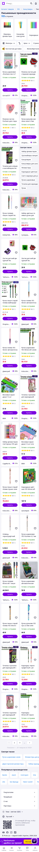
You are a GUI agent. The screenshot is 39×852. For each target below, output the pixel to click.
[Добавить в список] (16, 66)
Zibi (3, 782)
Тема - (11, 812)
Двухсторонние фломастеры (13, 764)
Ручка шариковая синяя (11, 757)
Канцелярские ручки (20, 35)
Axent (14, 775)
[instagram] (11, 832)
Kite (34, 775)
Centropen (24, 775)
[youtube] (3, 832)
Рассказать (29, 842)
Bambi (4, 775)
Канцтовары (27, 9)
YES (18, 9)
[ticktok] (15, 832)
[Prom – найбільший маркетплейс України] (3, 3)
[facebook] (7, 832)
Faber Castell (27, 782)
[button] (10, 90)
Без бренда (14, 782)
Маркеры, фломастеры (7, 35)
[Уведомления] (36, 3)
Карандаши (33, 35)
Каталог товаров (7, 9)
